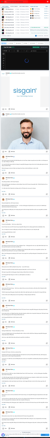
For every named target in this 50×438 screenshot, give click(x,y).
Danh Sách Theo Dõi (44, 47)
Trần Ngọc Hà (36, 13)
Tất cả (4, 43)
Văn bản (11, 43)
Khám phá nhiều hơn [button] (5, 435)
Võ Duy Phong (36, 15)
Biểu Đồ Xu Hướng (36, 47)
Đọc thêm (3, 170)
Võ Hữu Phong (36, 11)
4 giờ (6, 328)
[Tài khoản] (47, 2)
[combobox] (16, 2)
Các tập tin (41, 43)
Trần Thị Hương (37, 8)
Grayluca (8, 114)
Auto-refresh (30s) (40, 35)
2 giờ (6, 74)
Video (26, 43)
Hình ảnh (19, 43)
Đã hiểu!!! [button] (43, 434)
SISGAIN (8, 73)
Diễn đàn (9, 35)
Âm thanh (33, 43)
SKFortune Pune (9, 156)
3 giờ (6, 115)
